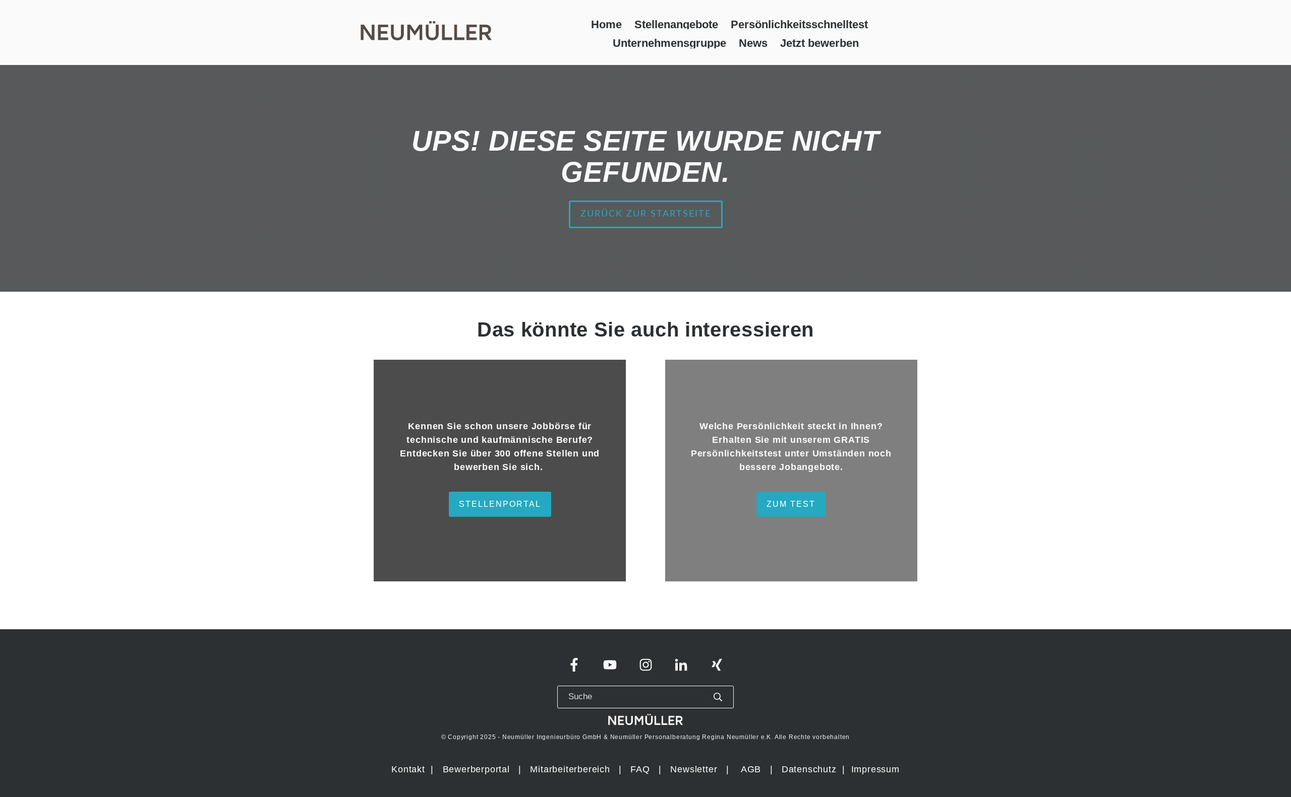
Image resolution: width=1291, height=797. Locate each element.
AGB (751, 769)
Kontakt (408, 769)
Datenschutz (811, 769)
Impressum (875, 769)
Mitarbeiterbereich (571, 769)
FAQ (640, 769)
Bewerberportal (476, 769)
